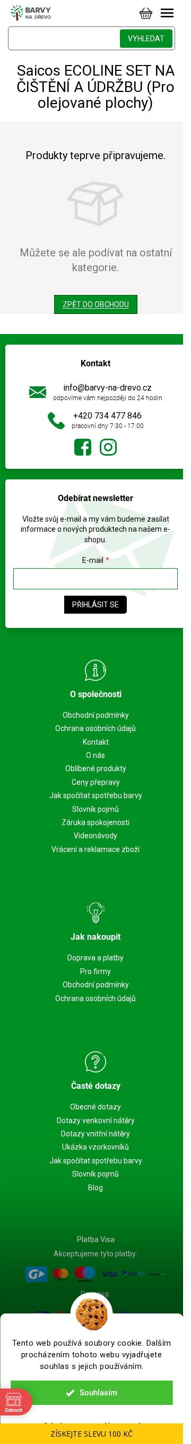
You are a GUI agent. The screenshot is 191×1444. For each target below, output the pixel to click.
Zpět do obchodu (96, 304)
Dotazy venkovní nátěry (96, 1120)
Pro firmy (95, 971)
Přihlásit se (95, 604)
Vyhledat (146, 38)
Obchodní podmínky (96, 715)
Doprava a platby (95, 958)
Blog (95, 1187)
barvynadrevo (108, 447)
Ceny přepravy (96, 782)
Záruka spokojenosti (95, 822)
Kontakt (96, 742)
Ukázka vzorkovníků (95, 1147)
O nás (95, 755)
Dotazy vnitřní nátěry (95, 1134)
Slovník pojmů (95, 809)
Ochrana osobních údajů (95, 728)
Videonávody (95, 835)
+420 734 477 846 (107, 416)
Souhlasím (98, 1392)
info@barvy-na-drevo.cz (107, 388)
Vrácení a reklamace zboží (95, 849)
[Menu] (167, 13)
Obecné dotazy (95, 1107)
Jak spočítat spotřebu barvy (95, 795)
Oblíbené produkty (95, 768)
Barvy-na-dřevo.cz (82, 447)
